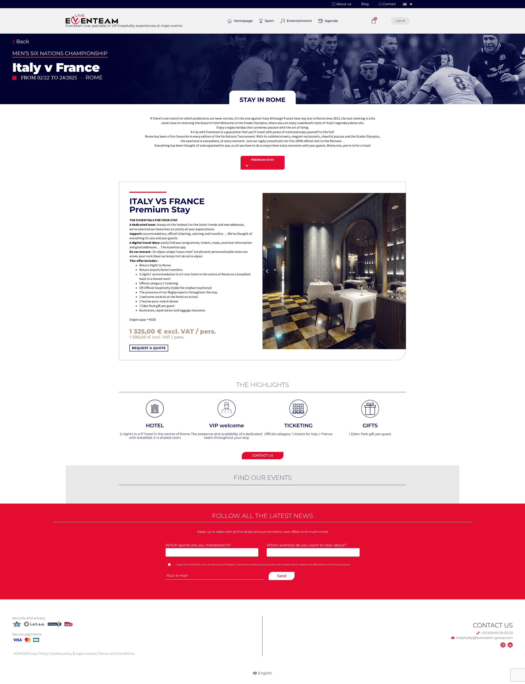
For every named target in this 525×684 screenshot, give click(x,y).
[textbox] (211, 552)
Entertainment (299, 21)
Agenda (331, 21)
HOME (18, 654)
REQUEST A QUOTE (149, 348)
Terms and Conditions (117, 654)
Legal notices (85, 654)
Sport (269, 21)
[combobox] (212, 552)
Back (22, 41)
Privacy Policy (37, 654)
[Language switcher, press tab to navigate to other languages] (407, 4)
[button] (262, 100)
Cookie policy (61, 654)
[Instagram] (503, 645)
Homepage (243, 21)
